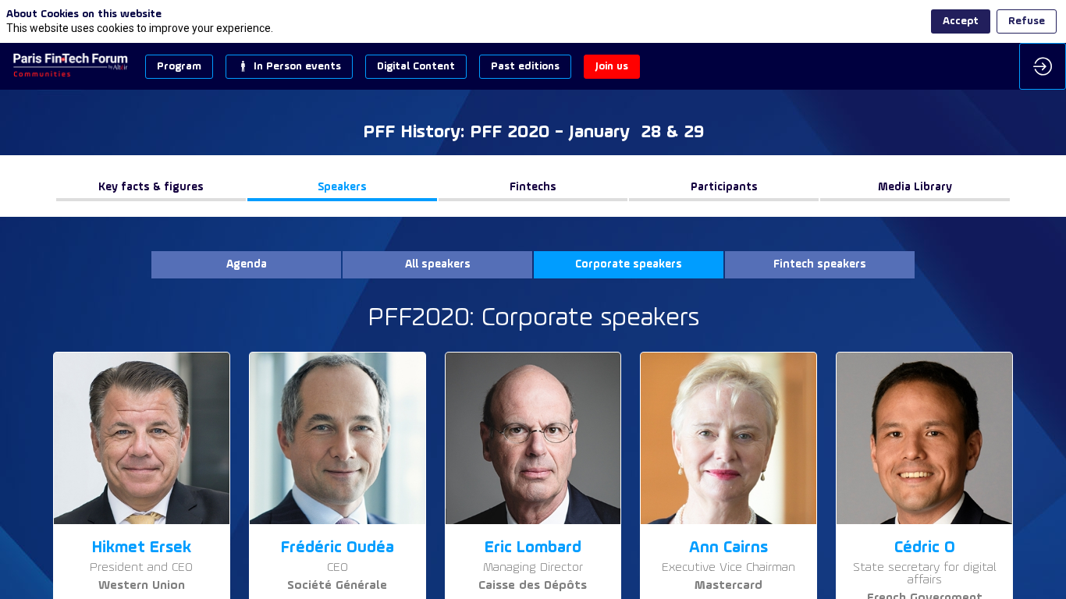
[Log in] (1042, 66)
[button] (179, 67)
